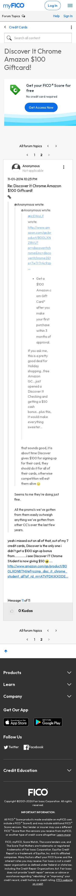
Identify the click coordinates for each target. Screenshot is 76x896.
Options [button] (71, 27)
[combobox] (38, 38)
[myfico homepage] (14, 5)
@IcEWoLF (36, 216)
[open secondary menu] (70, 5)
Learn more (64, 834)
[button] (63, 166)
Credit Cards (18, 27)
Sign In (66, 16)
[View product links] (69, 672)
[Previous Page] (27, 155)
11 (23, 600)
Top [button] (6, 651)
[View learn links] (69, 684)
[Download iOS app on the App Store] (16, 722)
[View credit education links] (69, 770)
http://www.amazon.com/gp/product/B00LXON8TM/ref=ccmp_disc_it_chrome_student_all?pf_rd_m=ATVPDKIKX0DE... (38, 571)
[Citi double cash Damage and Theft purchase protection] (56, 146)
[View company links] (69, 696)
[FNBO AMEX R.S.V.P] (48, 146)
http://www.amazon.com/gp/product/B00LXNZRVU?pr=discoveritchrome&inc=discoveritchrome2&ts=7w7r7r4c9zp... (39, 247)
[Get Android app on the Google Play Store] (48, 722)
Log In (52, 5)
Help (56, 16)
